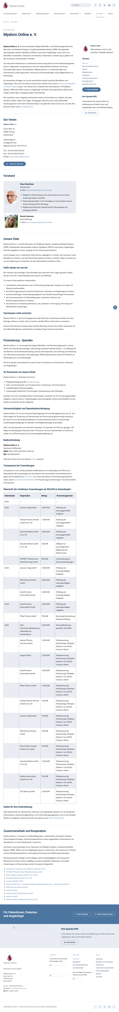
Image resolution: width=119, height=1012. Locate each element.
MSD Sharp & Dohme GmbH (17, 887)
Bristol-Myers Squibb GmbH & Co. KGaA (21, 875)
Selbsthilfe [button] (87, 14)
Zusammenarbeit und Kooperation (24, 831)
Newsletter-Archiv (87, 81)
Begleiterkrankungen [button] (42, 14)
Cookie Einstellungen (102, 971)
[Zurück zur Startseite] (13, 5)
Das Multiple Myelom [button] (10, 14)
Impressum (99, 959)
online (34, 459)
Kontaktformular (26, 106)
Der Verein (9, 120)
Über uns (85, 63)
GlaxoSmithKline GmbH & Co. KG (19, 878)
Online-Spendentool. (57, 818)
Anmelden (99, 977)
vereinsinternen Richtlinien (24, 479)
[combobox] (80, 5)
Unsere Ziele (11, 239)
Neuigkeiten (86, 75)
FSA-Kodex (28, 476)
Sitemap (98, 974)
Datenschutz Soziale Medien (105, 968)
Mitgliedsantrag (87, 72)
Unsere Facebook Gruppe (105, 914)
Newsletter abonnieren (89, 84)
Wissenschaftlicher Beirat (90, 66)
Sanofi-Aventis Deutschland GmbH (19, 893)
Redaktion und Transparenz (104, 962)
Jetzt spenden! (91, 113)
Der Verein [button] (99, 14)
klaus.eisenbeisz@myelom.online (39, 190)
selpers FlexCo (12, 896)
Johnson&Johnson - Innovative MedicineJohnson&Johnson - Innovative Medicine (37, 884)
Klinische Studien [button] (59, 14)
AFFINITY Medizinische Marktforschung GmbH (24, 872)
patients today (11, 890)
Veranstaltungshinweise (89, 78)
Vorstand (9, 176)
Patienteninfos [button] (74, 14)
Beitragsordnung (32, 382)
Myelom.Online (9, 30)
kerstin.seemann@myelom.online (39, 222)
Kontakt (84, 69)
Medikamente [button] (26, 14)
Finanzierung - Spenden (18, 340)
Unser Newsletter (92, 90)
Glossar (110, 14)
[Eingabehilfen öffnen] (115, 307)
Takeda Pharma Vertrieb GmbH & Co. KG (22, 899)
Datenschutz (100, 965)
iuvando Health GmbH (14, 881)
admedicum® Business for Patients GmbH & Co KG (25, 869)
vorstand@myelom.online (19, 156)
